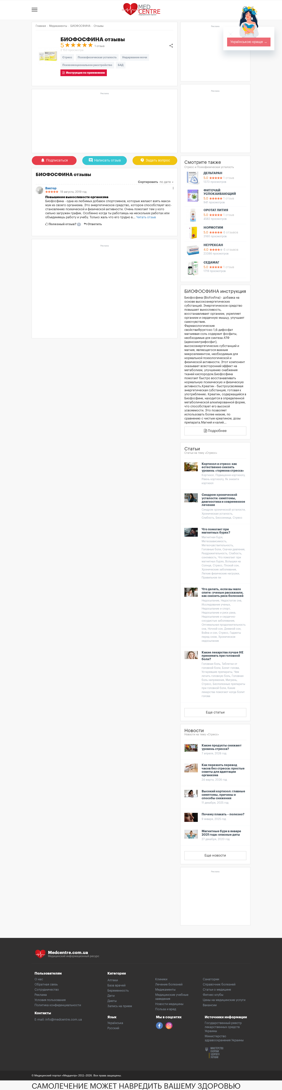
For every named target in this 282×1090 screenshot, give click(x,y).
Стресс (67, 57)
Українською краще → (248, 42)
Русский (113, 1028)
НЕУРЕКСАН (213, 245)
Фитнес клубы (213, 994)
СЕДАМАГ (211, 262)
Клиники (161, 979)
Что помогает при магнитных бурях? (216, 531)
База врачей (116, 985)
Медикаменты (165, 989)
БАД (121, 65)
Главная (41, 26)
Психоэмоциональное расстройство (87, 65)
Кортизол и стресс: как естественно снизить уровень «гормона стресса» (223, 467)
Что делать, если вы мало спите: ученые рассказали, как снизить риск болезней (222, 592)
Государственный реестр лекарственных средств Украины (223, 1027)
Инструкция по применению (85, 72)
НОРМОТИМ (213, 227)
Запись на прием (119, 1006)
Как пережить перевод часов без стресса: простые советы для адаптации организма (223, 770)
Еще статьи (215, 712)
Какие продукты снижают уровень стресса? (222, 747)
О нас (39, 979)
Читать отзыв (146, 217)
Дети (111, 995)
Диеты (112, 1001)
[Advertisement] (104, 123)
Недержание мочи (134, 57)
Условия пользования (50, 1000)
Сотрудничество (47, 989)
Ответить (94, 224)
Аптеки (112, 980)
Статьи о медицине (217, 989)
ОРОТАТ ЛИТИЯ (216, 210)
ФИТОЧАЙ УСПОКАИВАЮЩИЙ (220, 192)
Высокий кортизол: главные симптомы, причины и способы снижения (223, 795)
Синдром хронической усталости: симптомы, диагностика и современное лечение (223, 500)
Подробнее (217, 431)
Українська (115, 1023)
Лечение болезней (168, 984)
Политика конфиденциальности (58, 1005)
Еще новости (215, 855)
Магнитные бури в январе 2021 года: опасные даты (221, 833)
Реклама (41, 994)
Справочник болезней (219, 984)
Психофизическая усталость (97, 57)
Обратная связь (46, 984)
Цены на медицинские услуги (224, 1000)
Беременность (118, 990)
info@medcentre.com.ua (63, 1019)
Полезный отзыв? (64, 224)
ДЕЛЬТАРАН (213, 173)
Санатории (211, 979)
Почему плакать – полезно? (223, 814)
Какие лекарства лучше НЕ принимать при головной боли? (222, 656)
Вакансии (210, 1005)
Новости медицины (169, 1004)
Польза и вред (165, 1009)
